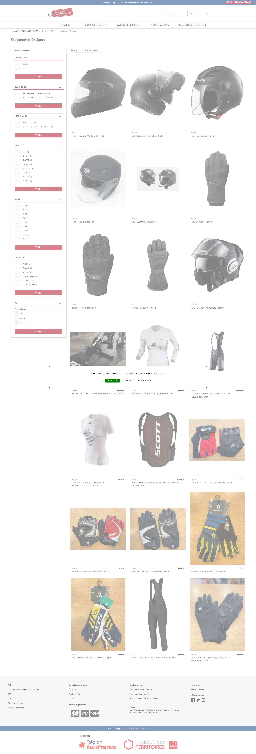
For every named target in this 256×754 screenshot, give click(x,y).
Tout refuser (128, 380)
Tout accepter (112, 380)
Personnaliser (144, 380)
